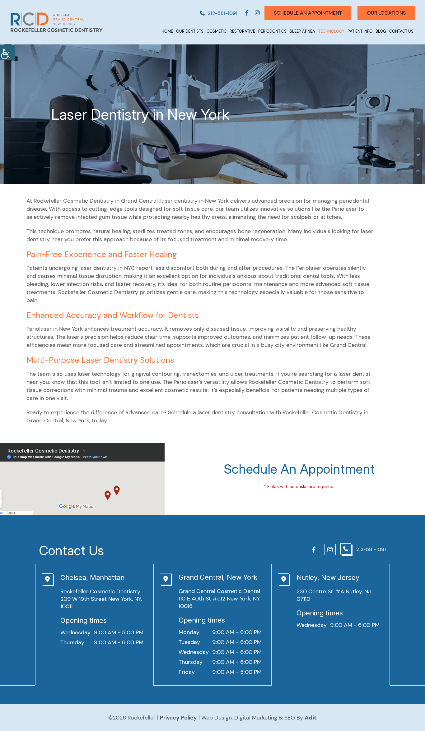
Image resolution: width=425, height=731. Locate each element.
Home (167, 31)
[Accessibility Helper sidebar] (7, 52)
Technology (331, 31)
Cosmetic (217, 31)
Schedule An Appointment (308, 13)
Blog (381, 31)
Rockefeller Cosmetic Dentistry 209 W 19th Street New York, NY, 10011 (101, 599)
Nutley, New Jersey (328, 577)
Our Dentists (189, 31)
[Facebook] (247, 13)
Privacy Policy (178, 717)
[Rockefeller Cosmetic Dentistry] (56, 22)
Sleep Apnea (302, 31)
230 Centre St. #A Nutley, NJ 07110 (334, 595)
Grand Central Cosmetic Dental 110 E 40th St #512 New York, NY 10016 (219, 598)
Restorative (242, 31)
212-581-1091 (222, 13)
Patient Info (360, 31)
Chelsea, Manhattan (92, 577)
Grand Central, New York (218, 577)
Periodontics (272, 31)
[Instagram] (257, 13)
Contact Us (401, 31)
